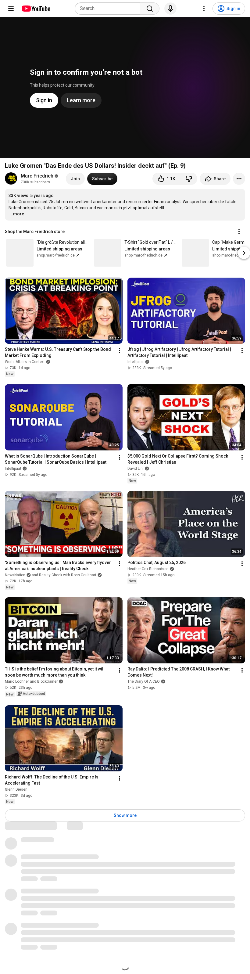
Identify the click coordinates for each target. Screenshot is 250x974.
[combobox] (109, 8)
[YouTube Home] (36, 8)
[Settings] (204, 8)
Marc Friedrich (37, 176)
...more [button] (16, 213)
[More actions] (239, 179)
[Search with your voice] (170, 8)
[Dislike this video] (188, 179)
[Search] (149, 8)
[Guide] (11, 8)
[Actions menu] (239, 231)
